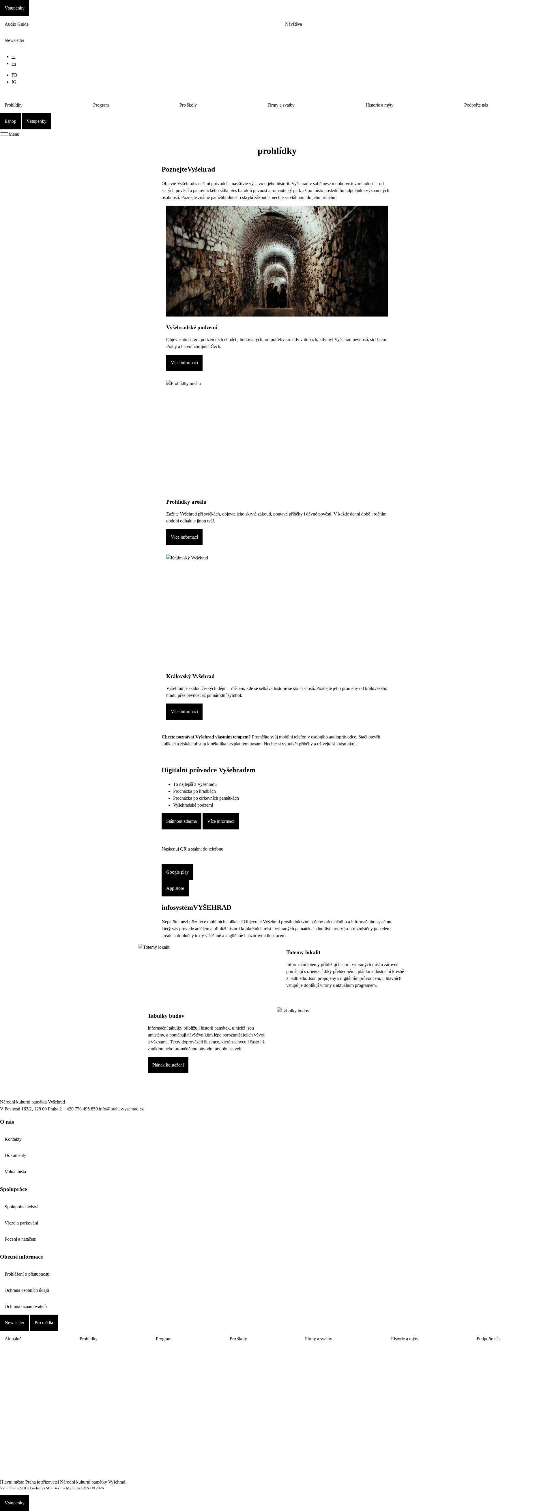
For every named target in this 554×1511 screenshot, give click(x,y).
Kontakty (13, 1139)
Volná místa (15, 1171)
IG (14, 81)
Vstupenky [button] (15, 7)
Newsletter (14, 40)
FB (14, 74)
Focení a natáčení (20, 1239)
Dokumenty (15, 1155)
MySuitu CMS (77, 1488)
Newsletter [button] (14, 1322)
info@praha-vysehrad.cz (121, 1108)
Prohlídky (14, 105)
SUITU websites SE (35, 1488)
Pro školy (188, 105)
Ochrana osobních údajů (27, 1290)
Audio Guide (17, 24)
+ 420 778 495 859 (80, 1108)
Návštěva (293, 24)
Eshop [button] (10, 121)
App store (175, 888)
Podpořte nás (476, 105)
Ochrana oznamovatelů (26, 1306)
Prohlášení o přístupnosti (27, 1274)
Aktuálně (13, 1338)
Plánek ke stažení (168, 1064)
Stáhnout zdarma (181, 821)
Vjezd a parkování (21, 1222)
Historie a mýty (380, 105)
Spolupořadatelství (21, 1206)
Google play (177, 872)
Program (101, 105)
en (14, 63)
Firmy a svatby (281, 105)
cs (13, 56)
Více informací (184, 362)
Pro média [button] (44, 1322)
